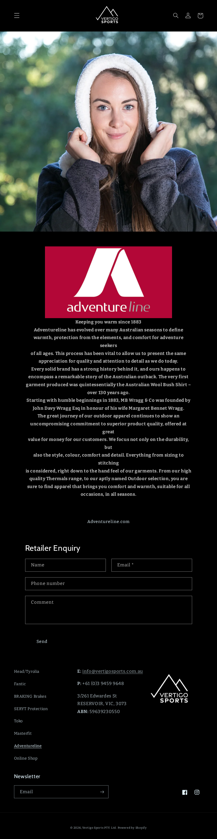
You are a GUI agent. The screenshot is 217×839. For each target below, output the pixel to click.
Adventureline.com (108, 521)
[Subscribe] (102, 791)
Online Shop (26, 758)
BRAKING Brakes (30, 696)
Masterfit (23, 733)
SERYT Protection (31, 708)
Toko (18, 721)
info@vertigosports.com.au (112, 671)
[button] (17, 16)
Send (42, 641)
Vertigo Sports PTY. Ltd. (99, 827)
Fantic (20, 684)
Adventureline (28, 745)
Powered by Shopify (132, 827)
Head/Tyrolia (27, 671)
